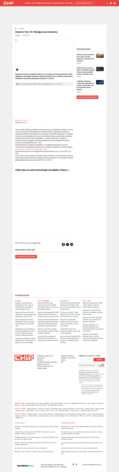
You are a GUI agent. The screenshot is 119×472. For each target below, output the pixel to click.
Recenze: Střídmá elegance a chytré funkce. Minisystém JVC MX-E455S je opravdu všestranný (48, 338)
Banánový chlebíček (68, 408)
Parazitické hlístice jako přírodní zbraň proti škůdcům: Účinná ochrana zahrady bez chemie (80, 438)
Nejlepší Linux (19, 417)
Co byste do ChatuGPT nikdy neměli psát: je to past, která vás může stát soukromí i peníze (70, 314)
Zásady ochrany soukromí (45, 366)
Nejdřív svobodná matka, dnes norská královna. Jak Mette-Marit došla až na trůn (82, 452)
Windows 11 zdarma (21, 416)
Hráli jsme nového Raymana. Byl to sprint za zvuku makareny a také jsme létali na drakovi (85, 58)
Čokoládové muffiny (56, 408)
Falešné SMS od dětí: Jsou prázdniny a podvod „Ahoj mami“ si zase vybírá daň (70, 331)
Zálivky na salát (99, 408)
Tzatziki (37, 410)
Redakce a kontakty (67, 356)
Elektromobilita (58, 3)
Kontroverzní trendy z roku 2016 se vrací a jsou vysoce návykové (79, 448)
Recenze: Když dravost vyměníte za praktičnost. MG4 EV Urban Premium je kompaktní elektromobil (35, 443)
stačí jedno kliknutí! (57, 84)
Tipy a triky (69, 3)
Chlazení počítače (32, 414)
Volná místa (41, 358)
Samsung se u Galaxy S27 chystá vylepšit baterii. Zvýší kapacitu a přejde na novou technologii (25, 340)
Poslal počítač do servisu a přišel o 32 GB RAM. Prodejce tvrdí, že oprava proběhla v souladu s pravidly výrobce (86, 71)
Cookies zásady (42, 368)
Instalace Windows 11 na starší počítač (64, 414)
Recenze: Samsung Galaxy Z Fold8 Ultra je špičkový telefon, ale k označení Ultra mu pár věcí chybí (48, 314)
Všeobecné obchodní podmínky (47, 362)
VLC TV (89, 416)
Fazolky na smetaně (43, 408)
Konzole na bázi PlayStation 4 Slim (59, 416)
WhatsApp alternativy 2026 (55, 405)
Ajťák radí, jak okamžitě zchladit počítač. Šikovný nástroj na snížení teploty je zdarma (93, 305)
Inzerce (63, 360)
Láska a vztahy (91, 403)
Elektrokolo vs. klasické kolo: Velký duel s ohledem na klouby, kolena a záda (93, 312)
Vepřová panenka (32, 408)
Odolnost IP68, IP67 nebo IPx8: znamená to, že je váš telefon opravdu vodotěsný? (92, 319)
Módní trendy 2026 (41, 405)
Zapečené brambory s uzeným (89, 410)
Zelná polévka (30, 410)
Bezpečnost (47, 3)
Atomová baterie (43, 416)
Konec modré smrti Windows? (96, 414)
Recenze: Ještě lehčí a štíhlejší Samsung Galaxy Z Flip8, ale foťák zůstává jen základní (48, 331)
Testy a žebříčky (43, 301)
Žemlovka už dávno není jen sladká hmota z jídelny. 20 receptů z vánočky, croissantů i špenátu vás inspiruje (81, 432)
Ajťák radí (17, 405)
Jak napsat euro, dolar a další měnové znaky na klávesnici (31, 448)
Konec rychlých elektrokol (46, 414)
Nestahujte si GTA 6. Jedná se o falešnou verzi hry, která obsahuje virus (34, 451)
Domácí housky (75, 410)
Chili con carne (80, 408)
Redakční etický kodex (68, 358)
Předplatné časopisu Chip (45, 356)
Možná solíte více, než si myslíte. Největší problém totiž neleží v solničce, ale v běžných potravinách (82, 427)
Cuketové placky (20, 410)
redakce (17, 35)
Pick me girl (67, 403)
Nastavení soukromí (43, 364)
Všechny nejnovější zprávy (26, 256)
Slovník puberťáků (44, 403)
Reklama (40, 360)
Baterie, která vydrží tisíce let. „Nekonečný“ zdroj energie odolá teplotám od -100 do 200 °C (25, 314)
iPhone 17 (82, 416)
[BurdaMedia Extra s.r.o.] (24, 358)
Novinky (28, 3)
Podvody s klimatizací (98, 416)
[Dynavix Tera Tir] (44, 120)
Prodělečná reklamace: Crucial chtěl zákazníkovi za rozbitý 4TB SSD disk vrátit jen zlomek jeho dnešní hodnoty (85, 85)
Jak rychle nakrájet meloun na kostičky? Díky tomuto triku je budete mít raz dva (82, 443)
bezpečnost (64, 301)
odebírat (99, 359)
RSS (62, 362)
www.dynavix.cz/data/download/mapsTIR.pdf (31, 149)
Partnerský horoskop (56, 403)
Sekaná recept (45, 410)
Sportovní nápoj (89, 408)
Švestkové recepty (64, 410)
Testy (34, 3)
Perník (52, 410)
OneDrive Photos (81, 414)
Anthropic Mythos (33, 416)
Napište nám (37, 243)
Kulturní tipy (100, 403)
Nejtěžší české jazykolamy (78, 403)
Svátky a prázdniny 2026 (28, 405)
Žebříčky (39, 3)
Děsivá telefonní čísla (32, 403)
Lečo (56, 410)
